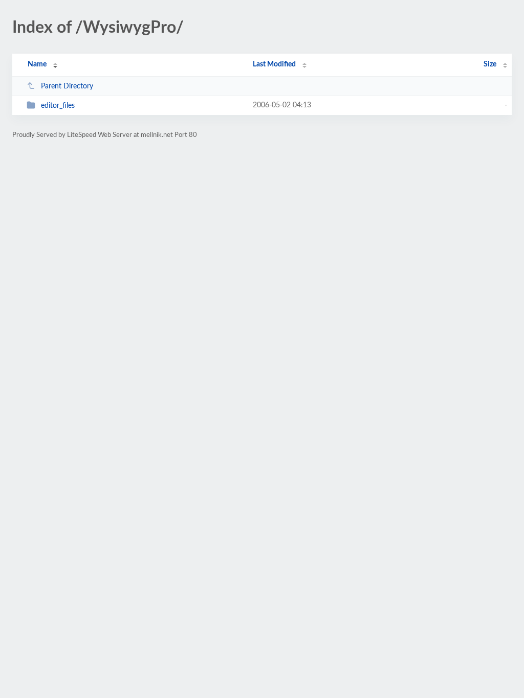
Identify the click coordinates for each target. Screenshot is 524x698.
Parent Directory (67, 86)
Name (37, 64)
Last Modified (274, 64)
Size (490, 64)
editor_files (58, 105)
